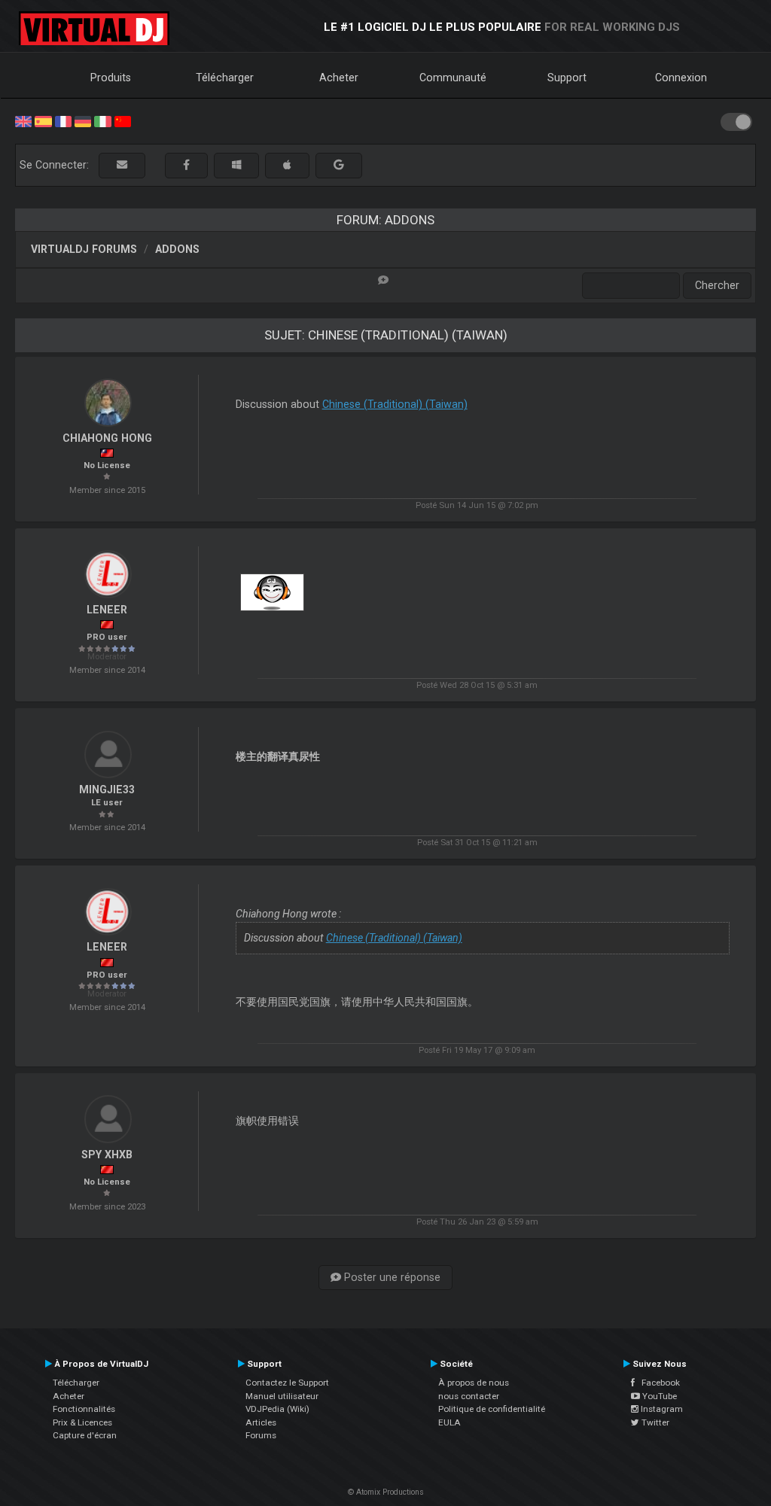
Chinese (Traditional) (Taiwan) (395, 404)
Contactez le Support (287, 1382)
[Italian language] (102, 120)
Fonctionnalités (84, 1409)
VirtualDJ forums (84, 249)
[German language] (83, 120)
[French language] (63, 120)
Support (567, 77)
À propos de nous (473, 1382)
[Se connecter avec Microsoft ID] (236, 165)
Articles (260, 1422)
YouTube (658, 1396)
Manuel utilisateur (281, 1396)
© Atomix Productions (386, 1492)
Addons (177, 249)
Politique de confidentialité (491, 1409)
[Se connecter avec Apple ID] (287, 165)
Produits (110, 77)
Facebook (657, 1382)
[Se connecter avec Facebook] (186, 165)
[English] (23, 120)
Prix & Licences (82, 1422)
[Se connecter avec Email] (122, 165)
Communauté (452, 77)
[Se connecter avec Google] (338, 165)
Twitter (654, 1422)
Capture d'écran (85, 1435)
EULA (449, 1422)
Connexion (681, 77)
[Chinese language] (122, 120)
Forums (260, 1435)
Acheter (338, 77)
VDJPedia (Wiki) (277, 1409)
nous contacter (468, 1396)
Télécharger (225, 77)
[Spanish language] (43, 120)
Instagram (660, 1409)
